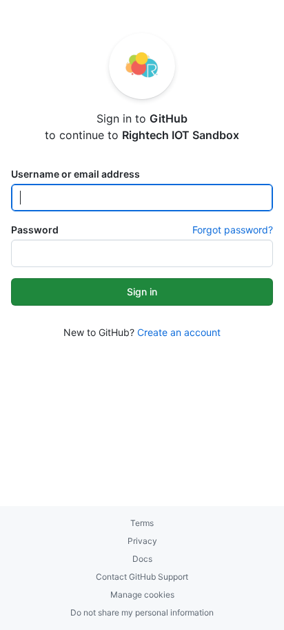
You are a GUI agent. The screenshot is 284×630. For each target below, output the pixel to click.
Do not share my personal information (142, 612)
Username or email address (75, 174)
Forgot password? (232, 229)
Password (35, 229)
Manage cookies (142, 594)
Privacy (142, 541)
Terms (142, 523)
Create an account (179, 332)
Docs (142, 559)
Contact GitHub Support (142, 576)
